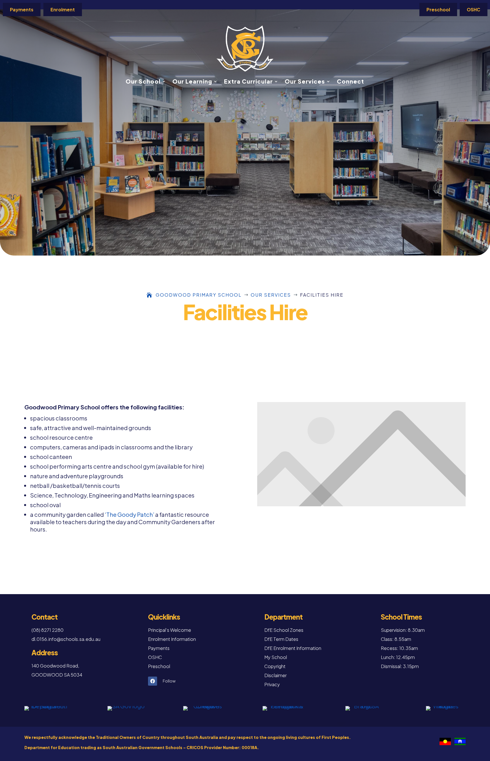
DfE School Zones (283, 630)
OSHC (473, 9)
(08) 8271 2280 (47, 630)
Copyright (275, 666)
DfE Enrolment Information (292, 648)
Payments (21, 9)
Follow (169, 680)
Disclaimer (275, 675)
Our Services (305, 82)
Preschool (438, 9)
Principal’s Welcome (169, 630)
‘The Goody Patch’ (129, 514)
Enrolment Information (172, 639)
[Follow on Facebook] (152, 681)
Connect (350, 82)
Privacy (272, 684)
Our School (143, 82)
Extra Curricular (248, 82)
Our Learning (192, 82)
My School (275, 657)
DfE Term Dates (281, 639)
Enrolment (62, 9)
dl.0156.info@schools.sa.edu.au (65, 639)
